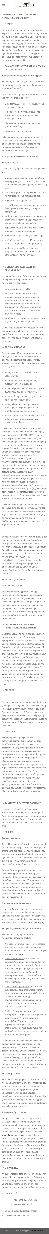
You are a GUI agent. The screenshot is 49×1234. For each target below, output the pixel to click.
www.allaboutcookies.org (13, 1135)
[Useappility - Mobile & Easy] (24, 4)
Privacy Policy (37, 1230)
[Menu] (3, 4)
